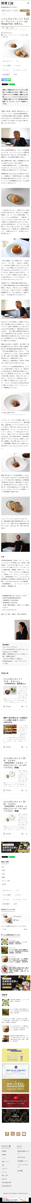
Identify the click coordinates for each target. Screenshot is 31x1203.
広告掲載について (22, 1161)
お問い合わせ (21, 1157)
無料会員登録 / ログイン (23, 1152)
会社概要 (20, 1170)
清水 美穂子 (6, 74)
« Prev (4, 929)
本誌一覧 (4, 1179)
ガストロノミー (7, 61)
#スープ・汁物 (6, 880)
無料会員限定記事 (6, 1186)
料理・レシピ (5, 1161)
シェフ (3, 1158)
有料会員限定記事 (6, 1182)
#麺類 (3, 877)
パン (17, 61)
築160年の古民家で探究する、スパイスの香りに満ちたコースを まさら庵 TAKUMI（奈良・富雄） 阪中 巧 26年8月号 (19, 1038)
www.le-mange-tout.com (9, 609)
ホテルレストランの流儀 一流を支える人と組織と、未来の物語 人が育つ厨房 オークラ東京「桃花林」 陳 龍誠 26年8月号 (15, 1020)
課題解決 (4, 1151)
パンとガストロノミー (12, 35)
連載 (4, 36)
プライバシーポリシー (22, 1166)
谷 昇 (15, 74)
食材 (7, 36)
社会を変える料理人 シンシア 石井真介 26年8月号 (19, 1000)
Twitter (17, 920)
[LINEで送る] (11, 84)
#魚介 (3, 874)
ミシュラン (6, 70)
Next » (26, 929)
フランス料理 (21, 35)
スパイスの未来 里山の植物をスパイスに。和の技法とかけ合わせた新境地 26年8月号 (19, 1011)
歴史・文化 (5, 1175)
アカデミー (5, 1168)
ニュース (4, 1172)
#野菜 (3, 870)
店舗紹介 (4, 1154)
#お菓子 (4, 884)
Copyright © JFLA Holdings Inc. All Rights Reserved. (15, 1193)
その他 (4, 35)
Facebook (18, 916)
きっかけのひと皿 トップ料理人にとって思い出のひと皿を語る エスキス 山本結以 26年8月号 (19, 1027)
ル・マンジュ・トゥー (20, 70)
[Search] (28, 14)
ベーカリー (18, 65)
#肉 (3, 867)
